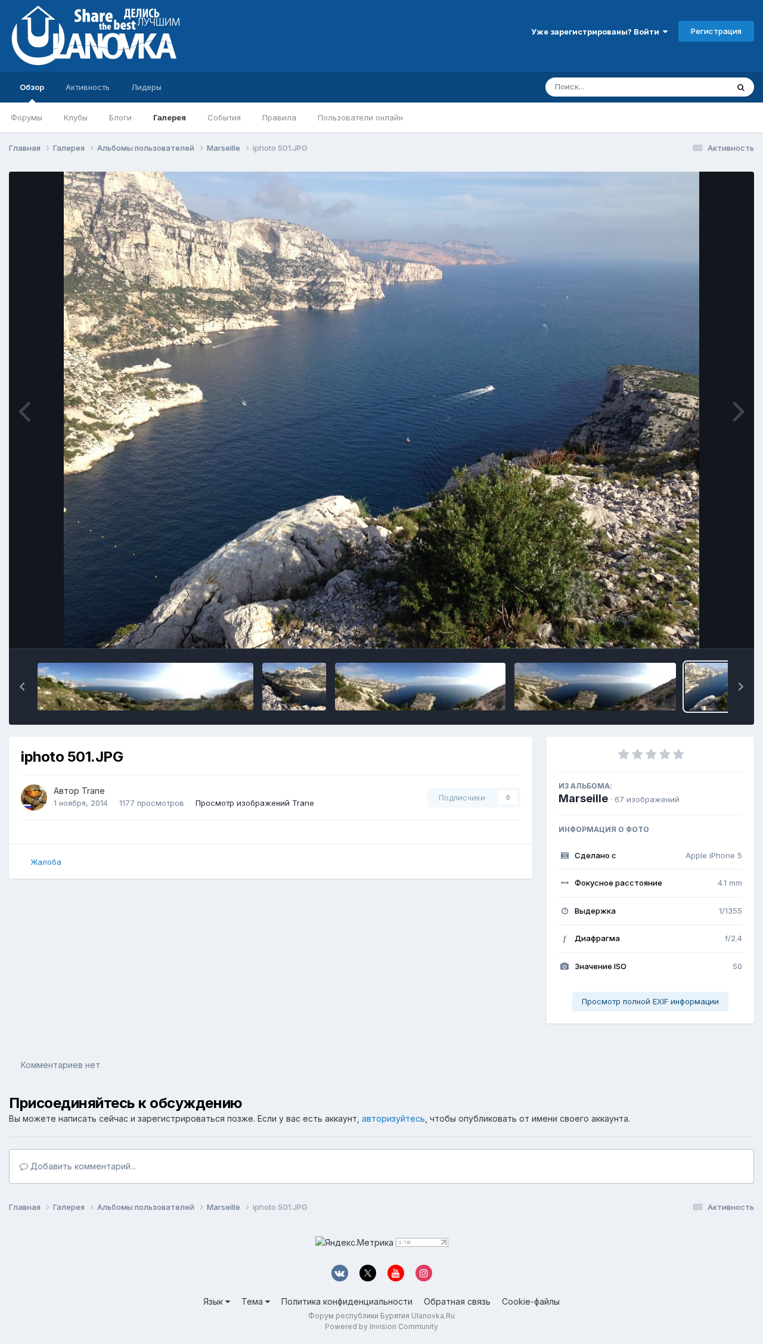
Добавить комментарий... (82, 1166)
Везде (701, 86)
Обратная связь (457, 1301)
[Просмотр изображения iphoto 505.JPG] (594, 686)
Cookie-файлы (531, 1301)
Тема (253, 1301)
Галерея (169, 117)
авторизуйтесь (393, 1118)
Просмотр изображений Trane (255, 803)
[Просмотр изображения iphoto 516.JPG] (145, 686)
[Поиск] (741, 87)
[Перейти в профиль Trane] (34, 797)
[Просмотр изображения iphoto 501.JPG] (717, 686)
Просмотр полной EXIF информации (650, 1001)
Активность (88, 87)
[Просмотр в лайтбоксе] (382, 410)
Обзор (32, 87)
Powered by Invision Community (381, 1326)
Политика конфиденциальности (346, 1301)
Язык (214, 1301)
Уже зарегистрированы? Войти (597, 31)
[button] (22, 686)
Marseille (583, 798)
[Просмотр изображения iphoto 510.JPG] (294, 686)
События (224, 117)
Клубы (76, 117)
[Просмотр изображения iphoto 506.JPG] (420, 686)
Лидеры (146, 87)
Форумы (26, 117)
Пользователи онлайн (360, 117)
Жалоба (45, 862)
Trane (93, 791)
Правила (279, 117)
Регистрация (716, 31)
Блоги (120, 117)
